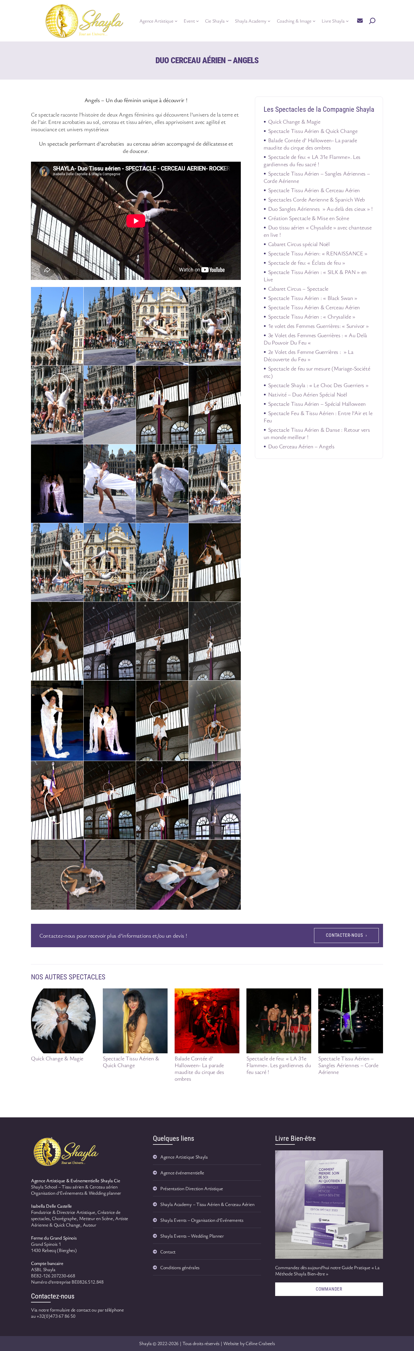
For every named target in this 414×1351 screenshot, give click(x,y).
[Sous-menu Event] (197, 20)
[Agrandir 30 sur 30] (233, 847)
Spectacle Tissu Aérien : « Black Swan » (312, 298)
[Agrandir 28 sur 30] (233, 768)
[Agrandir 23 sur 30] (181, 688)
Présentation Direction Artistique (191, 1188)
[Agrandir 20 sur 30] (233, 609)
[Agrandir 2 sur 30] (128, 294)
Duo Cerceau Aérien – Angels (301, 446)
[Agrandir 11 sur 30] (181, 452)
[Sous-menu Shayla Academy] (269, 20)
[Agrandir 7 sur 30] (181, 373)
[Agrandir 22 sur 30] (128, 688)
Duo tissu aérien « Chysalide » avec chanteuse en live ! (317, 230)
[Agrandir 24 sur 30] (233, 688)
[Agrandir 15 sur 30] (181, 530)
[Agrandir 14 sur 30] (128, 530)
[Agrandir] (94, 1141)
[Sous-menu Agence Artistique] (176, 20)
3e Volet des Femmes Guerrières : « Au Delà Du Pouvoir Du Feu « (315, 338)
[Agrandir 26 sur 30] (128, 768)
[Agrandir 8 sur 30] (233, 373)
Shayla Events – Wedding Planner (192, 1235)
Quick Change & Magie (294, 121)
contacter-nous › (346, 935)
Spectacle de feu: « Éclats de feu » (306, 262)
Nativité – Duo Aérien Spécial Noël (307, 394)
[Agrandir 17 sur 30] (76, 609)
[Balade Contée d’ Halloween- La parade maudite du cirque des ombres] (207, 1020)
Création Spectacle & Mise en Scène (308, 218)
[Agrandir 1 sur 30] (76, 294)
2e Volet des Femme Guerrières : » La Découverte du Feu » (308, 355)
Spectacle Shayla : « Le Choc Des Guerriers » (318, 385)
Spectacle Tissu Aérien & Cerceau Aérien (314, 190)
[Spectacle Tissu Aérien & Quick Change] (135, 1020)
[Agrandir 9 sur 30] (76, 452)
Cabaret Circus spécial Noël (299, 244)
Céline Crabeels (260, 1343)
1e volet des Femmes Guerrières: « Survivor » (318, 326)
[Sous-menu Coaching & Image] (314, 20)
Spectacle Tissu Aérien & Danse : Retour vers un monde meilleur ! (317, 433)
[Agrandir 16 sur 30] (233, 530)
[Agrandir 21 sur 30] (76, 688)
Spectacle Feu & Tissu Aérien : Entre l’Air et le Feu (318, 416)
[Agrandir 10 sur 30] (128, 452)
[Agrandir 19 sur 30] (181, 609)
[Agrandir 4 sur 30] (233, 294)
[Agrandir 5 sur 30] (76, 373)
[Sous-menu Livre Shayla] (347, 20)
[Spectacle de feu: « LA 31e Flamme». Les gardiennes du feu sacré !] (278, 1020)
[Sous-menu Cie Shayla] (227, 20)
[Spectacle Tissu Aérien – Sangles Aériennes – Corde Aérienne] (350, 1020)
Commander (329, 1289)
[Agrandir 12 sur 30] (233, 452)
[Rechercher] (372, 21)
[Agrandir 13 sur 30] (76, 530)
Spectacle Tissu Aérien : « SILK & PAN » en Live (315, 275)
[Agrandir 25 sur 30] (76, 768)
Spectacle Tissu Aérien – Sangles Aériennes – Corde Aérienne (317, 177)
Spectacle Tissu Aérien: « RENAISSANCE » (318, 253)
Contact (167, 1251)
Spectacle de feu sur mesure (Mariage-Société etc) (317, 372)
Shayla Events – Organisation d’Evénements (201, 1220)
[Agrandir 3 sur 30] (181, 294)
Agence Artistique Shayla (184, 1156)
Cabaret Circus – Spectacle (298, 288)
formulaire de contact (70, 1309)
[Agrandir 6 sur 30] (128, 373)
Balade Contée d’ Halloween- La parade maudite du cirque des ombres (310, 143)
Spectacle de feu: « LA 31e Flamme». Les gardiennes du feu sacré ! (312, 160)
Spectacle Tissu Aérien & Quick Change (313, 131)
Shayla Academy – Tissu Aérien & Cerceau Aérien (207, 1204)
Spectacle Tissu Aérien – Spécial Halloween (317, 403)
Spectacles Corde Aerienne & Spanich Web (316, 199)
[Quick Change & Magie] (63, 1020)
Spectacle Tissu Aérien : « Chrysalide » (311, 316)
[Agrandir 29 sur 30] (128, 847)
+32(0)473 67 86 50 (56, 1316)
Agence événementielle (182, 1172)
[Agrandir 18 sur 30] (128, 609)
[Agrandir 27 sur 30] (181, 768)
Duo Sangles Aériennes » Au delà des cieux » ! (320, 208)
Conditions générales (179, 1267)
